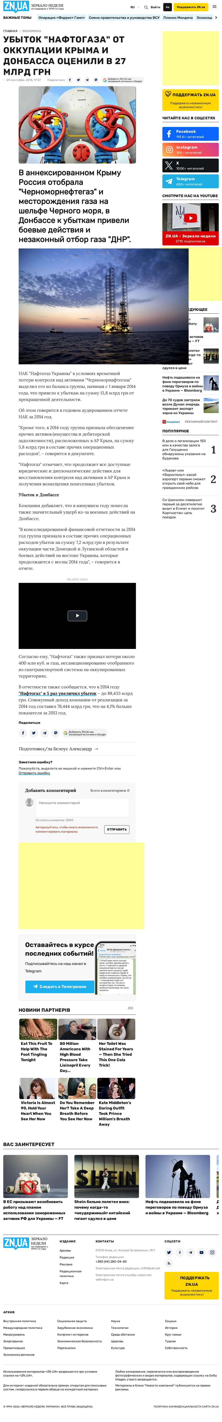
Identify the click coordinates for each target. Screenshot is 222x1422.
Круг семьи (173, 1334)
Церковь (117, 1341)
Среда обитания (123, 1334)
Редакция (67, 1257)
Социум (170, 1321)
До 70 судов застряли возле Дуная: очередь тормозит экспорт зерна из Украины (181, 406)
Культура (118, 1348)
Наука (115, 1321)
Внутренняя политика (19, 1321)
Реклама (66, 1264)
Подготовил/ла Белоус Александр (55, 748)
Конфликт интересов (72, 1334)
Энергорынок (13, 1341)
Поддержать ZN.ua (191, 7)
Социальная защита (72, 1321)
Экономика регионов (18, 1355)
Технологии (120, 1328)
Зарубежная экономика (75, 1328)
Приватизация (14, 1348)
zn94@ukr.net (150, 1268)
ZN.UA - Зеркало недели (190, 236)
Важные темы (17, 17)
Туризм (170, 1341)
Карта (64, 1283)
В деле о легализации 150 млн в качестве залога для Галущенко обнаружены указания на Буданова (184, 449)
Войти (155, 7)
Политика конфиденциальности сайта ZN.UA (186, 1406)
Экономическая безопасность (79, 1341)
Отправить (117, 829)
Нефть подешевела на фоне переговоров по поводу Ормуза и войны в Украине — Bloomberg (182, 383)
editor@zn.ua (105, 1279)
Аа (168, 7)
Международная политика (22, 1328)
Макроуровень (14, 1334)
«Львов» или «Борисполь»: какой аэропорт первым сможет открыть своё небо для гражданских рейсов (184, 479)
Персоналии (66, 1348)
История (171, 1328)
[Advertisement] (81, 885)
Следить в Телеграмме (63, 986)
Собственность (176, 1348)
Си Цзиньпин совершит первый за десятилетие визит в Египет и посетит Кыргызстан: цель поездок (183, 508)
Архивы (65, 1250)
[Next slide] (215, 17)
